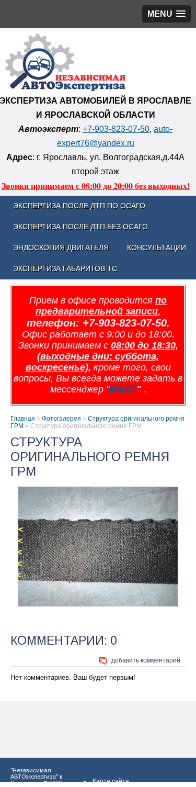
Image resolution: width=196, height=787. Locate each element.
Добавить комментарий (145, 660)
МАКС (122, 389)
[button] (166, 14)
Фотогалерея (61, 418)
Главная (22, 418)
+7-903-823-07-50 (116, 129)
